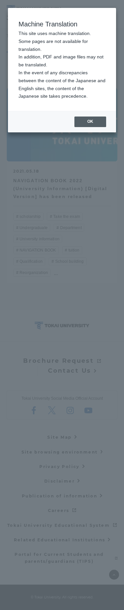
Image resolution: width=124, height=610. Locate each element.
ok (90, 121)
